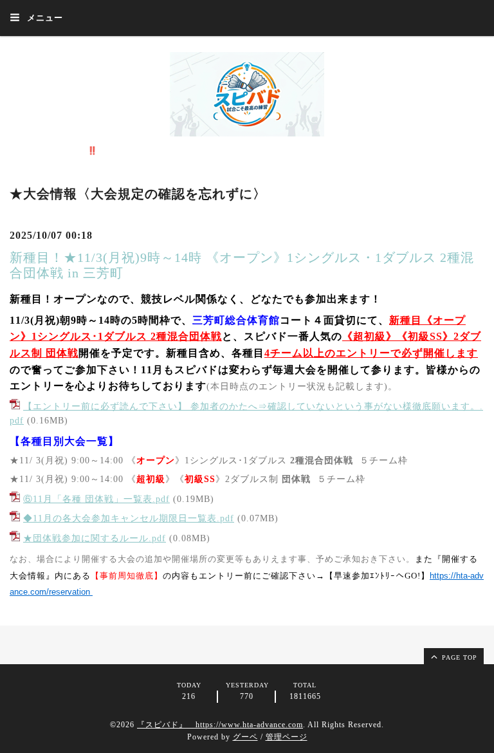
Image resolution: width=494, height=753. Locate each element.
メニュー (43, 18)
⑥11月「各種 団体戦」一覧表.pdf (96, 499)
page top (458, 657)
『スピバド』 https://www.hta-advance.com (220, 724)
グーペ (245, 736)
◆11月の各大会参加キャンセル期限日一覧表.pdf (128, 518)
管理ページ (286, 736)
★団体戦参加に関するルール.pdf (94, 538)
